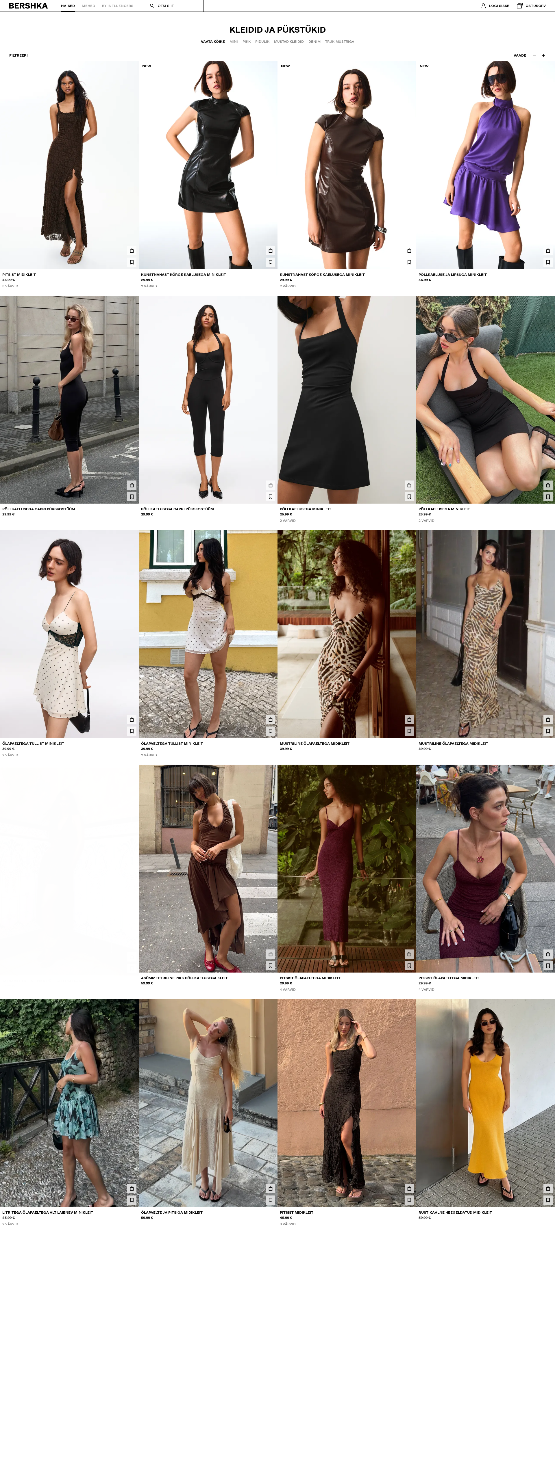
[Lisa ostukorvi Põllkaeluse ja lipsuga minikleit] (548, 250)
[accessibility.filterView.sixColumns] (543, 55)
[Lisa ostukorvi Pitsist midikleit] (131, 250)
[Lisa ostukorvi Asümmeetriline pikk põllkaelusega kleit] (131, 954)
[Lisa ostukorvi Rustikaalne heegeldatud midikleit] (548, 1188)
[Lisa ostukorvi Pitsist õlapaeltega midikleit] (409, 954)
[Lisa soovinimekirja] (131, 262)
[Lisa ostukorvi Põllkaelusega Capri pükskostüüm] (131, 485)
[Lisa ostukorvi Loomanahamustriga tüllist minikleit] (409, 1423)
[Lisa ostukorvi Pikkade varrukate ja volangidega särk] (270, 1423)
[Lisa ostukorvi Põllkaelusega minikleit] (409, 485)
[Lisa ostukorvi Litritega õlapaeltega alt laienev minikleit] (131, 1188)
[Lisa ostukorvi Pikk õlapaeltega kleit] (131, 1423)
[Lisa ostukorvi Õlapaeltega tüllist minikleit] (131, 719)
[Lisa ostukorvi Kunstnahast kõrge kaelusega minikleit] (270, 250)
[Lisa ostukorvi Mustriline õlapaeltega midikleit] (409, 719)
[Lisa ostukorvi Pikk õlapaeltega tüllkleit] (548, 1423)
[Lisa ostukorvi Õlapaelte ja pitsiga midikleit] (270, 1188)
